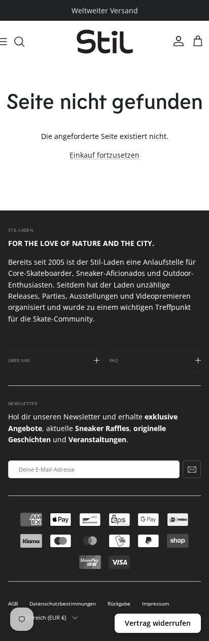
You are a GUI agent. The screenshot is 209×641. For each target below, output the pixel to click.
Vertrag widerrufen (158, 623)
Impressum (155, 603)
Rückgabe (119, 603)
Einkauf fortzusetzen (104, 155)
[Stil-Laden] (104, 42)
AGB (13, 603)
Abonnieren (192, 469)
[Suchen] (24, 41)
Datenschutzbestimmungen (62, 603)
